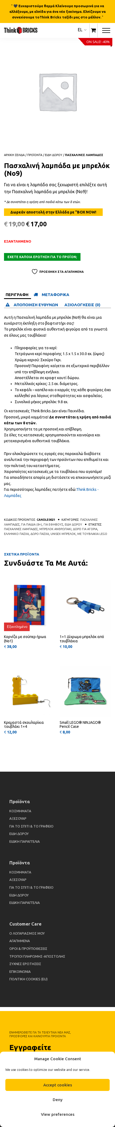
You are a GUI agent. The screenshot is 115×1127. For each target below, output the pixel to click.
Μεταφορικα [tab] (55, 294)
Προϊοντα (34, 155)
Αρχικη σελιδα (14, 155)
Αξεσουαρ (17, 818)
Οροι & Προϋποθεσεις (28, 948)
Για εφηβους (53, 524)
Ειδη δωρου (53, 155)
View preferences (57, 1114)
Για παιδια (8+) (31, 524)
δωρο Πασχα (39, 533)
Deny (58, 1099)
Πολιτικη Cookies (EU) (28, 979)
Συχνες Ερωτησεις (25, 964)
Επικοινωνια (20, 971)
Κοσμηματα (20, 811)
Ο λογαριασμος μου (27, 933)
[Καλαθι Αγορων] (93, 30)
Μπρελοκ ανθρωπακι (55, 529)
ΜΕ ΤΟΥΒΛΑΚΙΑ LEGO (92, 533)
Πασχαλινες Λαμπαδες (21, 529)
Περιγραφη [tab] (17, 294)
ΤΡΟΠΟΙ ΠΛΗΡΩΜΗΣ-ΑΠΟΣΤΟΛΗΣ (37, 956)
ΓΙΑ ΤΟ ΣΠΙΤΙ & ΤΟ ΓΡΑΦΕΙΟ (31, 826)
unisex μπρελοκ (63, 533)
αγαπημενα (19, 941)
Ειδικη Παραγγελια (24, 841)
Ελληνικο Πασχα (16, 533)
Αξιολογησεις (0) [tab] (82, 304)
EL (80, 29)
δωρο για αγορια (85, 529)
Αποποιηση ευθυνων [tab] (36, 304)
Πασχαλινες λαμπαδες (84, 155)
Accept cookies (57, 1085)
